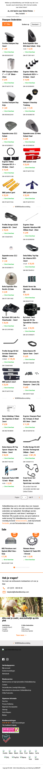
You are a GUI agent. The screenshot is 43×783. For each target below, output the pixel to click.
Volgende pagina (39, 497)
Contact (4, 685)
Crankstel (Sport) (7, 627)
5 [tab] (19, 567)
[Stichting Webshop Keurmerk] (10, 730)
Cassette (4, 629)
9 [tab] (24, 567)
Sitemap (4, 709)
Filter (8, 24)
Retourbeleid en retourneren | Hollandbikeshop (16, 690)
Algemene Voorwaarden (9, 707)
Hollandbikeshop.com (22, 768)
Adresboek (5, 674)
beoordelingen (18, 723)
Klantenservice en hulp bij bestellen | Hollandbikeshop (19, 682)
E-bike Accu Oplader (27, 631)
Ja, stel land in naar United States (20, 11)
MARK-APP (37, 768)
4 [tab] (18, 567)
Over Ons (5, 701)
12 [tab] (28, 567)
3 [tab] (17, 567)
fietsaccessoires (21, 521)
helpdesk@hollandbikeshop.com (18, 592)
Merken (4, 715)
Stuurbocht (8, 18)
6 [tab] (21, 567)
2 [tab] (15, 567)
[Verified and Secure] (6, 738)
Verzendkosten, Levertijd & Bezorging (13, 687)
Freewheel (5, 631)
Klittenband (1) (11, 239)
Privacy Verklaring (7, 704)
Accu (23, 627)
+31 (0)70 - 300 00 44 (14, 588)
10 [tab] (26, 567)
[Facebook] (3, 659)
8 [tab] (23, 567)
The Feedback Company (9, 725)
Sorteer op (25, 24)
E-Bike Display (25, 629)
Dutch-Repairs (6, 712)
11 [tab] (27, 567)
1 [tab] (14, 567)
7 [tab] (22, 567)
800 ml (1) (10, 271)
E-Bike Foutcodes (7, 693)
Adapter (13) (11, 57)
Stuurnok (7, 21)
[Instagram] (7, 659)
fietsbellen (5, 523)
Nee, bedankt (20, 14)
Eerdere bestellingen (8, 671)
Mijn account (6, 668)
